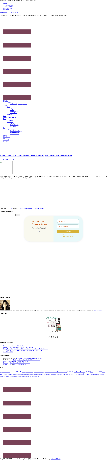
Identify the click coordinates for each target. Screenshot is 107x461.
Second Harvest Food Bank (98, 374)
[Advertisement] (53, 147)
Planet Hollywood (51, 374)
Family (70, 372)
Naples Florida (33, 374)
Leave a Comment (9, 159)
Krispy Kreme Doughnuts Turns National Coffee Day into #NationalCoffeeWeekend (36, 156)
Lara (4, 361)
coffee (22, 208)
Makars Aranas (7, 364)
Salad (92, 374)
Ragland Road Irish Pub (67, 374)
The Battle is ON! (8, 352)
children (36, 372)
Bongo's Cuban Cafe (4, 372)
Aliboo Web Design (56, 459)
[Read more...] (58, 177)
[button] (39, 232)
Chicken (31, 372)
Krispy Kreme (28, 208)
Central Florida (16, 372)
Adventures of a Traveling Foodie (9, 12)
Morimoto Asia (26, 374)
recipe (74, 374)
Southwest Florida (4, 376)
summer (11, 376)
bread (9, 372)
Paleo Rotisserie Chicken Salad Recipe (13, 346)
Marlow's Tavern (16, 374)
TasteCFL (15, 376)
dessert (55, 372)
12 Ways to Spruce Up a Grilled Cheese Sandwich (29, 358)
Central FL (10, 208)
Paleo (42, 374)
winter (34, 376)
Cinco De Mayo (41, 372)
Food (87, 371)
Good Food (97, 372)
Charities (23, 372)
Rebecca (5, 363)
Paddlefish (39, 374)
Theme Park (26, 376)
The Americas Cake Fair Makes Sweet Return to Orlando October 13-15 (22, 350)
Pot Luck (57, 374)
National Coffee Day (38, 208)
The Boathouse (20, 376)
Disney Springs (64, 372)
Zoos (37, 376)
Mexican (21, 374)
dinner (59, 372)
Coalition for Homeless (49, 372)
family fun (77, 372)
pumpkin (61, 374)
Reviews (87, 374)
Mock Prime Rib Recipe (19, 364)
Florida (82, 372)
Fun (91, 372)
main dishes (10, 374)
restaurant (80, 374)
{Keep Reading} (98, 310)
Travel (31, 376)
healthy (103, 372)
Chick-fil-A (27, 372)
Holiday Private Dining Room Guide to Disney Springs (18, 347)
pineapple (46, 374)
